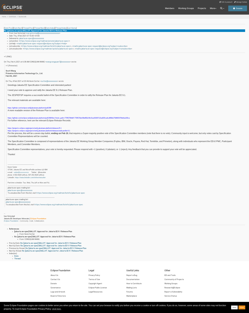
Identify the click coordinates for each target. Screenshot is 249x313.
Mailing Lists (131, 288)
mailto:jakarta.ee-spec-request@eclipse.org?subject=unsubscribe (103, 49)
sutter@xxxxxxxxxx (49, 81)
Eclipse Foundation (11, 221)
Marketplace (131, 296)
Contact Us (55, 279)
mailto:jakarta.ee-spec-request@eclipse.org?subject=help (41, 44)
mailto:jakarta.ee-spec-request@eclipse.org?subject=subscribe (100, 46)
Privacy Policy (94, 275)
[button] (222, 8)
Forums (129, 292)
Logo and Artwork (58, 292)
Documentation (133, 279)
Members (169, 8)
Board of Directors (58, 296)
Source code (22, 17)
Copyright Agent (95, 284)
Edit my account (226, 2)
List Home (72, 28)
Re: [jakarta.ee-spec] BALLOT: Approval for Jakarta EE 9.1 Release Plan (44, 237)
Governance (56, 288)
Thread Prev (28, 28)
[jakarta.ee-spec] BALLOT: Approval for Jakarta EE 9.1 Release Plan (43, 231)
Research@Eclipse (172, 288)
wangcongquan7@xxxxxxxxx (58, 62)
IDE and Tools (170, 275)
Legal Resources (95, 292)
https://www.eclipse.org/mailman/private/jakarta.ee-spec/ (44, 41)
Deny (234, 307)
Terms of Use (94, 279)
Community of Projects (174, 279)
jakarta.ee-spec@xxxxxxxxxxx (31, 38)
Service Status (170, 296)
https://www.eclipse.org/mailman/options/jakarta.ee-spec (48, 49)
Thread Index (61, 28)
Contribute (12, 17)
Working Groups (186, 8)
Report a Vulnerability (173, 292)
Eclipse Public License (98, 288)
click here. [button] (56, 309)
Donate (238, 8)
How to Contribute (134, 284)
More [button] (212, 8)
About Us (54, 275)
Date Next (18, 28)
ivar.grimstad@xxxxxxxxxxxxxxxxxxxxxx (43, 33)
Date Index (50, 28)
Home (4, 17)
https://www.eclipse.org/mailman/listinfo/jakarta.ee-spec (46, 46)
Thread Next (39, 28)
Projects (202, 8)
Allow (242, 307)
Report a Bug (131, 275)
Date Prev (8, 28)
